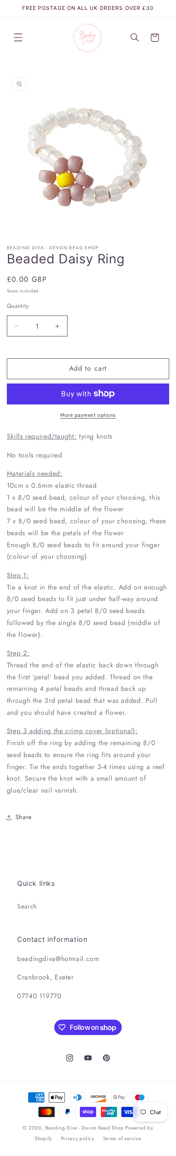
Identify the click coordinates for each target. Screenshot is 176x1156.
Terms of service (122, 1138)
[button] (18, 37)
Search (27, 906)
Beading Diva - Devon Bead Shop (84, 1127)
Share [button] (23, 817)
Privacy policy (77, 1138)
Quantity (18, 305)
